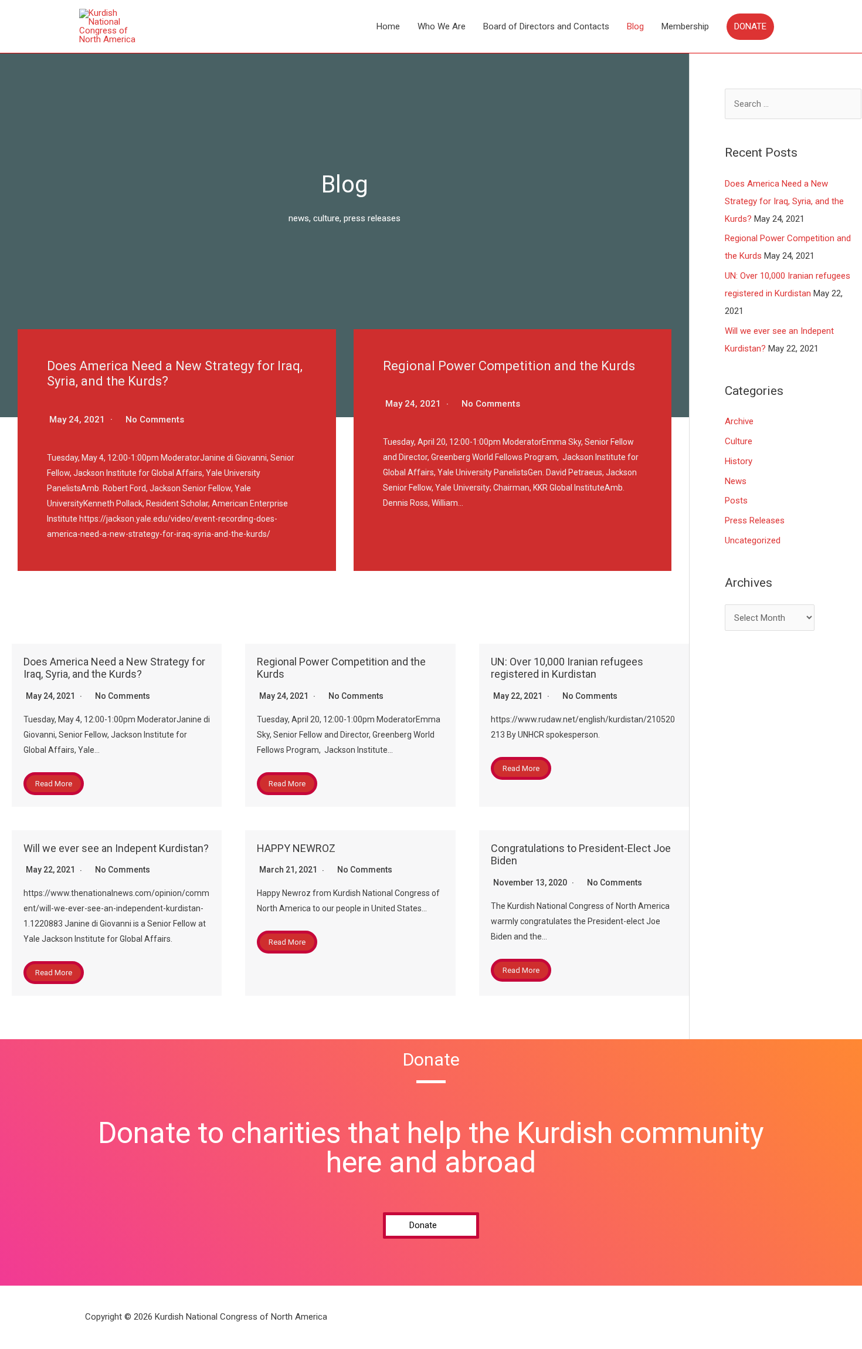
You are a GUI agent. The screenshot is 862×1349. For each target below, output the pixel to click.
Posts (736, 500)
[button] (431, 1225)
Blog (635, 26)
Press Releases (755, 520)
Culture (738, 441)
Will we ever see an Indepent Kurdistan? (116, 848)
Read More (53, 783)
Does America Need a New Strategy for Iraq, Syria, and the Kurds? (114, 668)
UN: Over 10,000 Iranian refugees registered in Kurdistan (567, 668)
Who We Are (442, 26)
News (735, 481)
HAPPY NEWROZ (296, 848)
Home (388, 26)
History (738, 461)
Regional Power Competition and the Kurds (509, 366)
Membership (685, 26)
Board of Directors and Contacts (546, 26)
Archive (739, 421)
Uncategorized (752, 540)
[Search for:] (793, 104)
